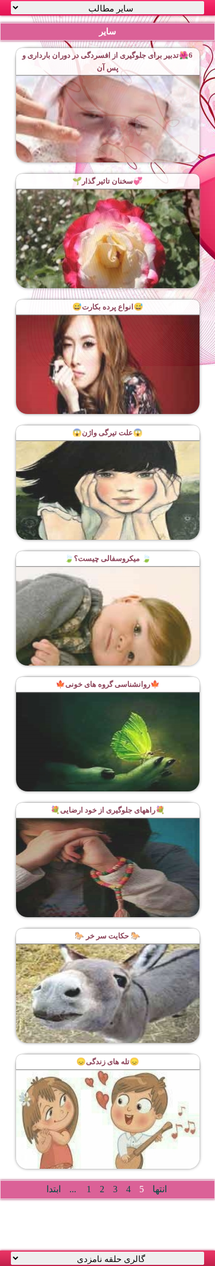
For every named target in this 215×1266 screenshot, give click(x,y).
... (72, 1189)
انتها (160, 1189)
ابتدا (53, 1189)
